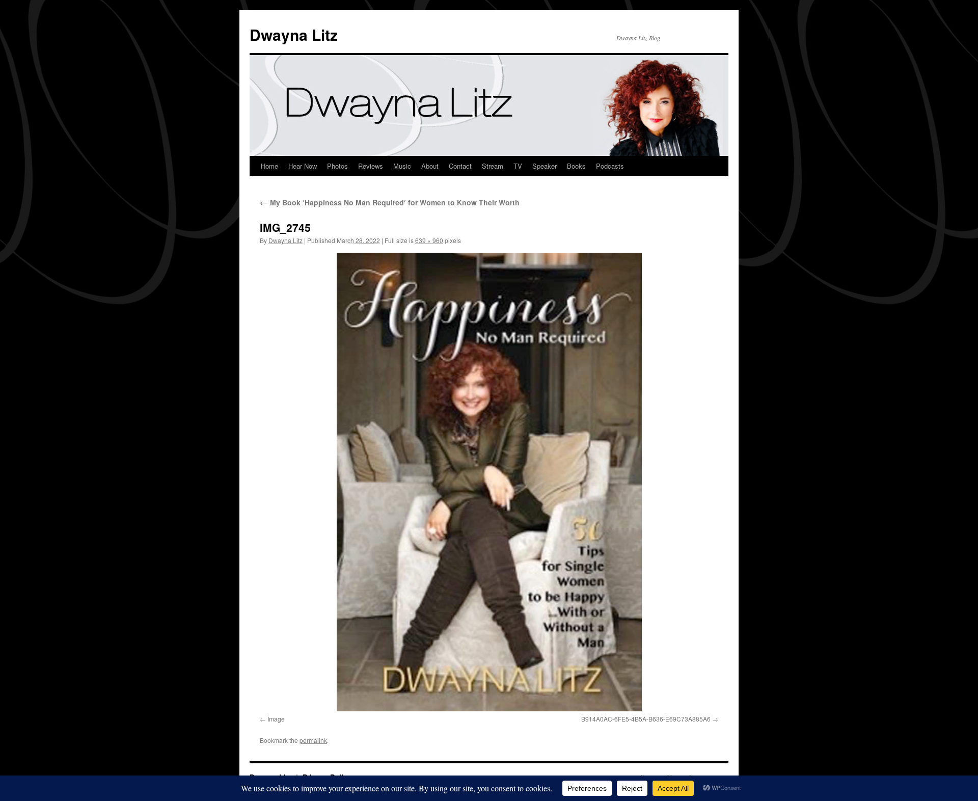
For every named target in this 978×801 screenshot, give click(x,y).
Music (402, 166)
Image (276, 718)
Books (576, 166)
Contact (460, 166)
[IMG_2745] (489, 482)
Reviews (370, 166)
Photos (337, 166)
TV (517, 166)
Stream (492, 166)
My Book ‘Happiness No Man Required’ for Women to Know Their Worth (390, 202)
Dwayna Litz (294, 34)
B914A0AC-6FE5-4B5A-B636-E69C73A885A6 (646, 718)
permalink (313, 740)
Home (269, 166)
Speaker (544, 166)
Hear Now (302, 166)
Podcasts (610, 166)
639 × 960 (429, 240)
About (430, 166)
